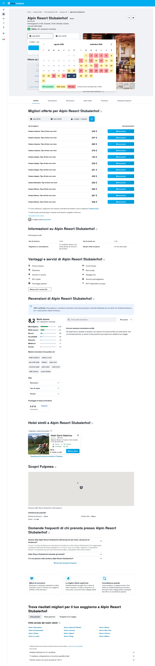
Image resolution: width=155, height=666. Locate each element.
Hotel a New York (105, 630)
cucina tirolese (46, 371)
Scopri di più (93, 209)
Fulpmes (62, 12)
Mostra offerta (73, 451)
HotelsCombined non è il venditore (42, 652)
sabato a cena (46, 357)
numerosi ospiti (34, 367)
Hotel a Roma (33, 633)
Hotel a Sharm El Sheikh (72, 627)
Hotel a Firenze (104, 633)
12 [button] (54, 65)
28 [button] (64, 76)
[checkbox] (38, 407)
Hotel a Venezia (69, 630)
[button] (3, 3)
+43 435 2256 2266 (34, 26)
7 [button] (63, 60)
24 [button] (44, 76)
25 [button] (49, 76)
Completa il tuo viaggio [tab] (68, 617)
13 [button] (59, 65)
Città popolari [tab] (35, 617)
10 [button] (44, 65)
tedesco (44, 362)
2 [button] (74, 55)
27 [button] (59, 76)
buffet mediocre (34, 357)
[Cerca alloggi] (3, 14)
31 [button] (44, 81)
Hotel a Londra (34, 636)
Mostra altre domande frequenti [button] (65, 563)
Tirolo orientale (48, 12)
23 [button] (74, 70)
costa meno (56, 367)
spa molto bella (34, 362)
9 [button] (74, 60)
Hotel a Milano (104, 636)
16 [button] (74, 65)
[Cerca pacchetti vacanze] (3, 23)
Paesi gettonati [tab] (49, 617)
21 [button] (64, 70)
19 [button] (54, 70)
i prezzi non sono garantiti (75, 646)
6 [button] (58, 60)
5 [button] (53, 60)
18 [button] (49, 70)
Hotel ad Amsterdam (36, 630)
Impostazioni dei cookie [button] (36, 216)
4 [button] (48, 60)
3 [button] (43, 60)
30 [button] (74, 76)
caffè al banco (33, 371)
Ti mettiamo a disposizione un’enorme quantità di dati (49, 656)
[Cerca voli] (3, 10)
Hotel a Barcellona (35, 627)
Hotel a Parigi (68, 636)
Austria (35, 12)
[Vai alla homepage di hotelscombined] (16, 3)
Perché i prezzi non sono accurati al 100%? (46, 660)
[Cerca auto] (3, 18)
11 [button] (49, 65)
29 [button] (69, 76)
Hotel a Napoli (69, 633)
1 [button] (86, 55)
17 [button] (44, 70)
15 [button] (69, 65)
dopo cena (53, 362)
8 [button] (86, 60)
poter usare (45, 367)
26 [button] (54, 76)
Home (29, 12)
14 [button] (64, 65)
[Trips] (3, 33)
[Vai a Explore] (3, 27)
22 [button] (69, 70)
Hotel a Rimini (104, 627)
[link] (46, 456)
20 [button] (59, 70)
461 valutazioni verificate (46, 29)
